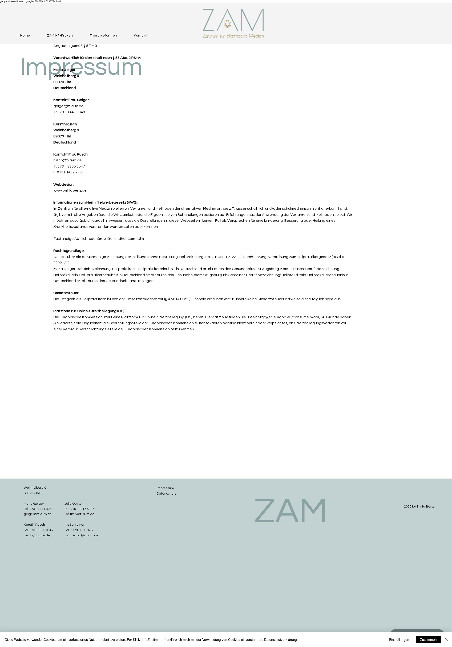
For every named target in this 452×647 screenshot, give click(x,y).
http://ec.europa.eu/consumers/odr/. (289, 317)
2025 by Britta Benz (419, 506)
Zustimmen (428, 639)
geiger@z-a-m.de (68, 106)
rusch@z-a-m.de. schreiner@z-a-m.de (61, 535)
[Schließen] (446, 639)
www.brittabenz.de (70, 190)
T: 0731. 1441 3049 (69, 112)
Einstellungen (399, 639)
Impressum (165, 488)
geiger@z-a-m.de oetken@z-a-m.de (59, 514)
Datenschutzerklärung (280, 639)
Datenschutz (166, 493)
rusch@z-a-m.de (67, 160)
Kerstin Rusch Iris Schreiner (54, 524)
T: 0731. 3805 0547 (69, 166)
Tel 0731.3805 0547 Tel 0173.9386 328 (58, 530)
